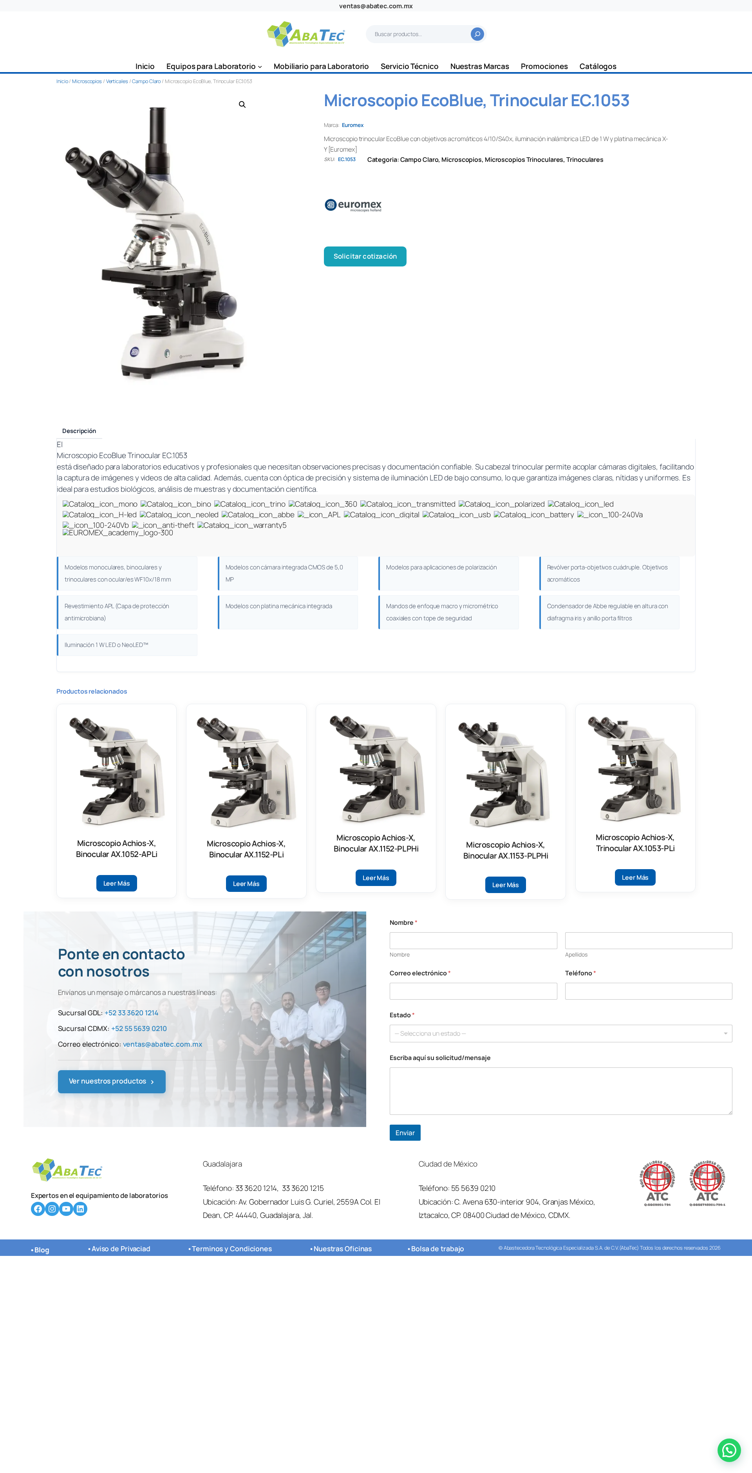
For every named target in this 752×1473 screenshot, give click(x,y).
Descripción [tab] (79, 431)
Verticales (117, 81)
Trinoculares (585, 159)
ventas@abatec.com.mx (375, 6)
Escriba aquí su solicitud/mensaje (440, 1058)
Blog (41, 1249)
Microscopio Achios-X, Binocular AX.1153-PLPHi (505, 850)
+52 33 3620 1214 (131, 1012)
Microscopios (87, 81)
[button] (242, 105)
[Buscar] (477, 34)
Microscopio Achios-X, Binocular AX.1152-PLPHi (376, 843)
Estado (402, 1015)
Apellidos (576, 954)
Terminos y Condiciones (232, 1248)
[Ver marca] (510, 205)
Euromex (352, 125)
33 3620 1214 (256, 1188)
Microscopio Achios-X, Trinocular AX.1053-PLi (635, 842)
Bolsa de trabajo (437, 1248)
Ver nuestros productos (112, 1081)
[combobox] (561, 1033)
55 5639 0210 (473, 1188)
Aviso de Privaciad (121, 1248)
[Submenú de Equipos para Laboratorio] (260, 66)
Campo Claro (146, 81)
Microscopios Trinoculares (524, 159)
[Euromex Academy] (118, 540)
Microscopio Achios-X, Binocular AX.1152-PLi (246, 849)
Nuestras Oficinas (343, 1248)
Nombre (400, 954)
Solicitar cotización (365, 256)
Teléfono (580, 973)
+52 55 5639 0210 (138, 1028)
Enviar (405, 1132)
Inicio (62, 81)
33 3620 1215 (303, 1188)
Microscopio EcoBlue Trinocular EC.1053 (122, 455)
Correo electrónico (420, 973)
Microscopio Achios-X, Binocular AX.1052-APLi (116, 848)
